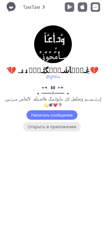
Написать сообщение (52, 115)
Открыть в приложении (52, 126)
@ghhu (53, 76)
